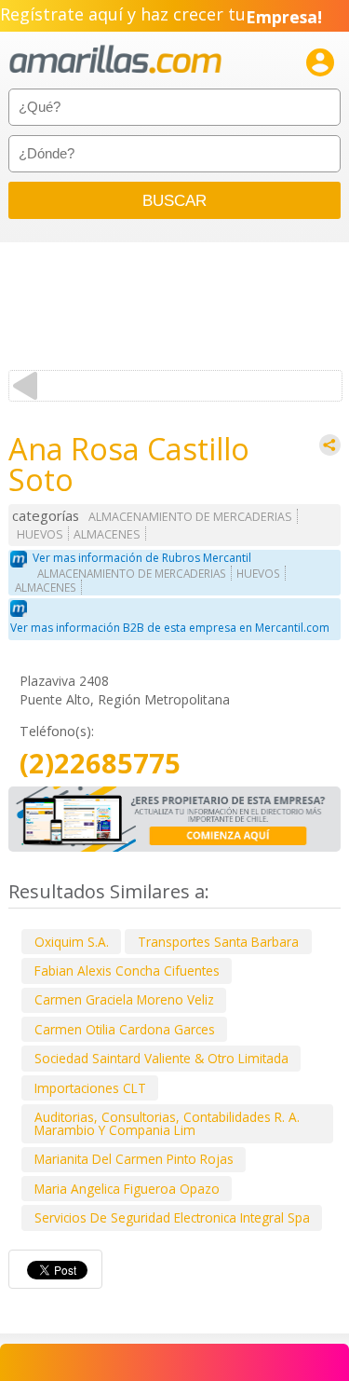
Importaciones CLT (90, 1088)
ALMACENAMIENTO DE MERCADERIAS (190, 517)
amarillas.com (115, 60)
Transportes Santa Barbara (218, 941)
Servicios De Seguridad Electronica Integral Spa (172, 1217)
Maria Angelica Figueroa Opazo (127, 1188)
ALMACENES (107, 534)
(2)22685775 (100, 763)
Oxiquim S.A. (71, 941)
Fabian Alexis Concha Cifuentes (127, 970)
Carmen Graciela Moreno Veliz (124, 999)
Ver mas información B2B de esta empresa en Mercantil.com (169, 628)
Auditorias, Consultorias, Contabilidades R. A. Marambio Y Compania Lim (167, 1123)
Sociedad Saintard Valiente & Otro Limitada (161, 1058)
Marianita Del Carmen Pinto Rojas (134, 1159)
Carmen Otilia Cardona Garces (124, 1029)
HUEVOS (40, 534)
